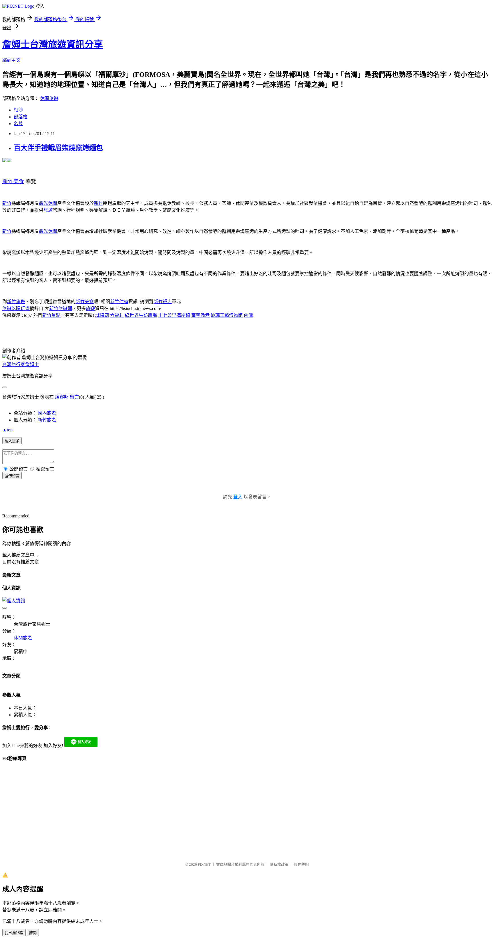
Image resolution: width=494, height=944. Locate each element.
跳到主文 (11, 60)
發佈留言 (12, 476)
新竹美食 (84, 301)
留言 (74, 397)
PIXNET (204, 864)
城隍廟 (102, 315)
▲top (7, 429)
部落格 (20, 116)
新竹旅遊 (16, 301)
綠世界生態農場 (141, 315)
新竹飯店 (163, 301)
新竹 (6, 203)
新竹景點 (51, 315)
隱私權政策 (279, 864)
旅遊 (48, 210)
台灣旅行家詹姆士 (20, 364)
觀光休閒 (48, 203)
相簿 (18, 109)
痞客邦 (62, 397)
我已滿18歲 (14, 933)
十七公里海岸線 (174, 315)
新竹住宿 (119, 301)
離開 (33, 933)
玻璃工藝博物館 (227, 315)
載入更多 (12, 441)
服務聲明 (301, 864)
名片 (18, 123)
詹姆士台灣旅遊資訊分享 (52, 44)
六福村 (117, 315)
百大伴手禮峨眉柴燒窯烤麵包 (58, 147)
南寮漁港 (200, 315)
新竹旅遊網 (60, 308)
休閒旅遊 (49, 98)
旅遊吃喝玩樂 (16, 308)
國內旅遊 (47, 413)
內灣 (248, 315)
